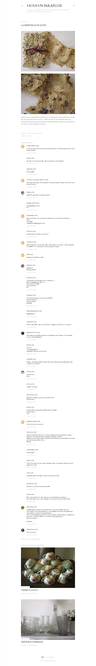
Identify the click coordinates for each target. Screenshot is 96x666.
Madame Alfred (32, 421)
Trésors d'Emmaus (32, 641)
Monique (29, 295)
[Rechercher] (74, 5)
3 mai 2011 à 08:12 (31, 153)
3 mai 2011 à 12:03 (31, 316)
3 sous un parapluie (44, 5)
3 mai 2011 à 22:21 (31, 467)
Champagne (31, 449)
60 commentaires (32, 593)
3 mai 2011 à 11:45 (31, 305)
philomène (30, 483)
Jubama (29, 265)
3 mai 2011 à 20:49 (32, 455)
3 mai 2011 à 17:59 (31, 416)
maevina (29, 231)
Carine (29, 371)
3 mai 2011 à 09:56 (31, 187)
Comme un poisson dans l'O (36, 180)
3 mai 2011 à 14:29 (31, 354)
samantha (30, 507)
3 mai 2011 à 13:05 (31, 339)
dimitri (29, 158)
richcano (53, 660)
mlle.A (29, 460)
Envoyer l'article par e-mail (34, 133)
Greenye (29, 278)
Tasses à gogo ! (30, 589)
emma (29, 384)
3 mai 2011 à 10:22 (31, 210)
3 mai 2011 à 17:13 (31, 389)
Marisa (29, 192)
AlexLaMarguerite (32, 311)
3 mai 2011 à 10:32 (31, 236)
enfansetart (30, 215)
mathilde (29, 359)
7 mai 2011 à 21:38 (31, 524)
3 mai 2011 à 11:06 (31, 260)
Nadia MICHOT (31, 332)
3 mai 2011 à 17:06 (31, 378)
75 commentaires (32, 645)
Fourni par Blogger (49, 657)
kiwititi (29, 345)
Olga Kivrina (30, 529)
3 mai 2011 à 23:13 (31, 478)
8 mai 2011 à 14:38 (31, 535)
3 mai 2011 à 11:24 (31, 272)
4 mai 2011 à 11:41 (31, 489)
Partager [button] (23, 133)
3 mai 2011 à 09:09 (32, 163)
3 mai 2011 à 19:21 (31, 427)
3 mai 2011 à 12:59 (31, 327)
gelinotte (30, 169)
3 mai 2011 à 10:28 (31, 226)
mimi (28, 473)
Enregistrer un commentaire (30, 539)
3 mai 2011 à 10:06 (31, 197)
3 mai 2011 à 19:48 (31, 444)
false (28, 254)
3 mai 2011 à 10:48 (31, 249)
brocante (28, 136)
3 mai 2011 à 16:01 (31, 366)
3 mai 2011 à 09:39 (32, 174)
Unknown (30, 242)
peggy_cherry (31, 203)
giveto (29, 407)
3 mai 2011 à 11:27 (31, 290)
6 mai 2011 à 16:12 (31, 501)
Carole (29, 494)
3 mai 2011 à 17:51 (31, 402)
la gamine (30, 322)
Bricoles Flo (30, 395)
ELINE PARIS (31, 146)
